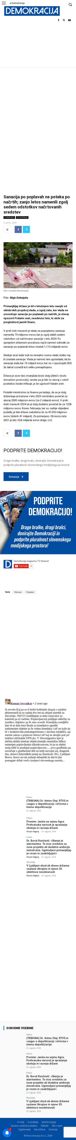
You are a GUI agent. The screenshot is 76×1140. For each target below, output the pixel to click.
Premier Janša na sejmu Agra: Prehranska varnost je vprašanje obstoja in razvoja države (47, 825)
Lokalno (9, 217)
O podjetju (33, 1122)
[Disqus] (38, 646)
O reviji (20, 1122)
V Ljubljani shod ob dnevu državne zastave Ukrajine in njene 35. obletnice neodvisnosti (48, 869)
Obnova (17, 592)
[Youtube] (69, 20)
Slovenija (22, 217)
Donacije (53, 1129)
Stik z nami (57, 1125)
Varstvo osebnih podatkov (24, 1125)
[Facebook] (58, 20)
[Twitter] (64, 20)
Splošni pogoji (49, 1122)
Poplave (30, 592)
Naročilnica (39, 1129)
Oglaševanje (24, 1129)
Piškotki (44, 1125)
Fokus (29, 797)
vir (50, 420)
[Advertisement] (38, 107)
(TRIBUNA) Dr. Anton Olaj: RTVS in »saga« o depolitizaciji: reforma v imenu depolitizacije (47, 804)
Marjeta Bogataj (33, 831)
